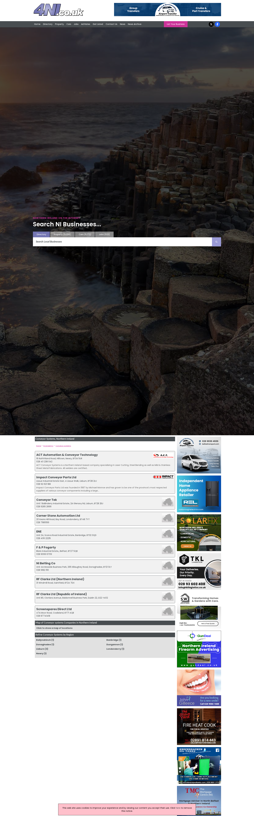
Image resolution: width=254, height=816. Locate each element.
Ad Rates (85, 24)
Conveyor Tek (46, 500)
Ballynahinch (43, 639)
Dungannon (113, 644)
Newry (39, 653)
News (122, 24)
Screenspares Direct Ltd (54, 609)
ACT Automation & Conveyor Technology (67, 455)
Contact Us (111, 24)
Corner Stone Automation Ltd (58, 516)
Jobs (76, 24)
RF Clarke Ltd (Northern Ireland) (60, 579)
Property (59, 24)
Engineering (48, 446)
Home (37, 24)
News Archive (134, 24)
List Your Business (176, 24)
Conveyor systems (63, 446)
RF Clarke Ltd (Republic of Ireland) (61, 594)
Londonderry (113, 648)
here (178, 807)
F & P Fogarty (46, 547)
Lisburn (40, 648)
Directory (47, 24)
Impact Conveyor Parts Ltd (56, 477)
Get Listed (98, 24)
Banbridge (112, 639)
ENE (38, 531)
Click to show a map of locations (54, 628)
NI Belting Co (45, 563)
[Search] (216, 241)
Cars (68, 24)
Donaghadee (43, 644)
